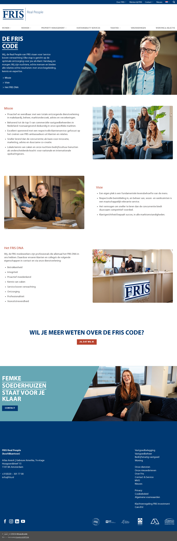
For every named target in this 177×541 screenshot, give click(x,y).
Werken (25, 28)
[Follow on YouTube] (23, 521)
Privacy (138, 490)
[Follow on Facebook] (5, 521)
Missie (8, 78)
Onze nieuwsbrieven (145, 470)
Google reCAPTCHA (22, 537)
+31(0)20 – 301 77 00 (13, 474)
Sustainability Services (88, 28)
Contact (148, 2)
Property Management (53, 28)
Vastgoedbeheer (143, 454)
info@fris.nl (8, 477)
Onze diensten (142, 467)
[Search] (174, 2)
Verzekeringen (138, 28)
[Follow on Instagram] (11, 521)
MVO (137, 480)
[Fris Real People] (12, 15)
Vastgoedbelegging (145, 450)
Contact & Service (144, 477)
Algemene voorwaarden (147, 497)
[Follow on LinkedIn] (17, 521)
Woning (139, 460)
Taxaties (114, 28)
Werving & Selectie (165, 28)
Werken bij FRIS (135, 2)
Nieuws (159, 2)
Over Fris (139, 474)
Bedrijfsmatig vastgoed (147, 457)
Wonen (5, 28)
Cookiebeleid (141, 494)
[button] (6, 535)
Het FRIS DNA (12, 87)
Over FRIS (120, 2)
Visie (7, 82)
